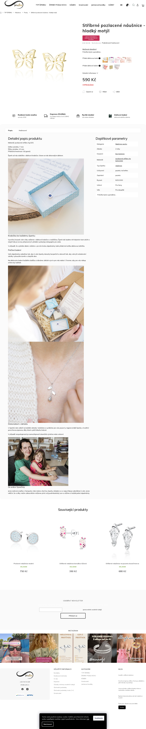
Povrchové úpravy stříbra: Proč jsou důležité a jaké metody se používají (131, 681)
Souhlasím (99, 718)
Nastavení (48, 724)
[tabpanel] (23, 545)
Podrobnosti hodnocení (110, 43)
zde (88, 719)
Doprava (56, 681)
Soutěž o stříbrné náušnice (125, 675)
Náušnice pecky (121, 144)
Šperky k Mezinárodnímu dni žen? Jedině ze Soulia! (130, 696)
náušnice (118, 166)
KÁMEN (83, 678)
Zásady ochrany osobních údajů (64, 684)
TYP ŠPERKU (85, 673)
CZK (128, 5)
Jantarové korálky (87, 684)
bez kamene (120, 154)
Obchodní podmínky (60, 687)
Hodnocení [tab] (23, 130)
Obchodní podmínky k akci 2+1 (64, 690)
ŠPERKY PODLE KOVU (88, 675)
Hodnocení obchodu (60, 676)
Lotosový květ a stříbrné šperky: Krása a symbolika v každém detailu (129, 689)
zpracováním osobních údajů (92, 610)
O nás (56, 679)
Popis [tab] (10, 130)
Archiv (122, 707)
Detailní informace (89, 73)
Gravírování (57, 693)
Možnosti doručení (89, 49)
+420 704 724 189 (25, 682)
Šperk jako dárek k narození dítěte (127, 703)
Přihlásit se (73, 616)
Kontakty (57, 673)
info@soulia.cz (25, 685)
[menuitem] (41, 5)
